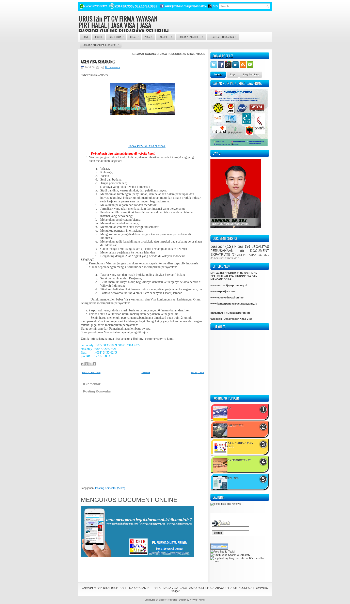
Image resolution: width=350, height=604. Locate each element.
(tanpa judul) (232, 477)
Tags (232, 74)
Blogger (175, 590)
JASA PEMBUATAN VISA (146, 146)
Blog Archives (251, 74)
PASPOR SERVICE (258, 254)
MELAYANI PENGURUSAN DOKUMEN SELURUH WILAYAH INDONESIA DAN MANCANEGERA (233, 276)
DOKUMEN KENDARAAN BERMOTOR (101, 44)
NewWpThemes (198, 600)
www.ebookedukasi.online (226, 297)
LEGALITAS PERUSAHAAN (223, 36)
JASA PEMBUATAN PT (238, 460)
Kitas (134, 36)
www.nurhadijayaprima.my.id (228, 285)
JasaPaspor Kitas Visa (238, 318)
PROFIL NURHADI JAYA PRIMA (239, 444)
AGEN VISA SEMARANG (98, 62)
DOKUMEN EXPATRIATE (191, 36)
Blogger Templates (168, 600)
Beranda (146, 372)
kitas (238, 246)
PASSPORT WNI (234, 425)
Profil (98, 36)
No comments (112, 67)
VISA (148, 36)
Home (85, 36)
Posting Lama (197, 372)
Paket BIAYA (116, 36)
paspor (217, 246)
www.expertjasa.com (223, 291)
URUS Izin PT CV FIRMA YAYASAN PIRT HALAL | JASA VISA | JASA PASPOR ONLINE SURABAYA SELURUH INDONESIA (124, 28)
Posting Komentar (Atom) (110, 488)
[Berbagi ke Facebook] (94, 364)
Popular (218, 74)
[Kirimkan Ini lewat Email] (83, 364)
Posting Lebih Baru (91, 372)
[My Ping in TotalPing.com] (218, 558)
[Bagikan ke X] (90, 364)
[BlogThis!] (86, 364)
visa (239, 254)
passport (165, 36)
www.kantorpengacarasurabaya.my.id (233, 303)
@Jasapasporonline (237, 312)
